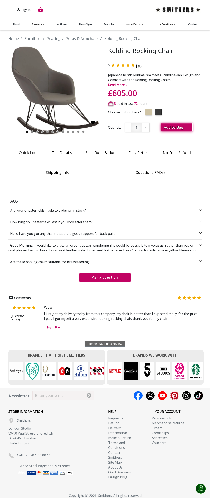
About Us (115, 467)
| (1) (139, 66)
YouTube (162, 395)
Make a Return (119, 438)
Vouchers (159, 442)
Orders (157, 428)
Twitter (150, 395)
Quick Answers (119, 472)
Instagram (186, 395)
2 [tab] (32, 131)
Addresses (160, 438)
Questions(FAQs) (150, 172)
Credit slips (160, 433)
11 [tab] (78, 131)
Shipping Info (58, 172)
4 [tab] (42, 131)
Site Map (115, 462)
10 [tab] (73, 131)
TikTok (198, 395)
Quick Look (29, 152)
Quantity (114, 127)
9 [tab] (68, 131)
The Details (62, 152)
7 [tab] (57, 131)
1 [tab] (27, 131)
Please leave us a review (104, 344)
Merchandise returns (168, 423)
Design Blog (117, 477)
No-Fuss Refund (177, 152)
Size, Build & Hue (100, 152)
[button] (48, 327)
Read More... (117, 85)
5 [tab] (47, 131)
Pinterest (174, 395)
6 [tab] (52, 131)
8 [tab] (63, 131)
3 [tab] (37, 131)
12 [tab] (83, 131)
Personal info (162, 418)
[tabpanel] (55, 90)
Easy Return (139, 152)
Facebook (138, 395)
